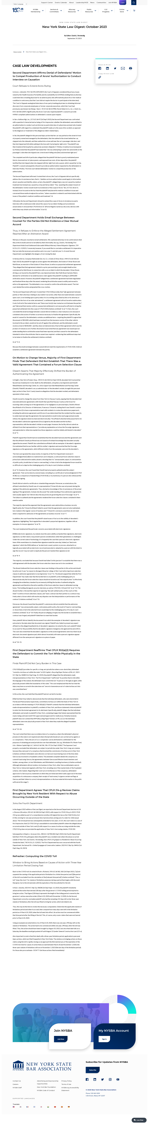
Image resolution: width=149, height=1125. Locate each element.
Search (133, 2)
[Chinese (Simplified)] (55, 1107)
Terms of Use (66, 1084)
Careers (15, 1084)
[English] (13, 1107)
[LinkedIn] (94, 1079)
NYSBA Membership (35, 11)
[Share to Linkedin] (107, 68)
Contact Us (17, 1081)
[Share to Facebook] (99, 68)
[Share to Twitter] (115, 68)
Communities (101, 2)
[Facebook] (87, 1079)
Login (123, 2)
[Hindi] (48, 1107)
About (71, 2)
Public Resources (89, 11)
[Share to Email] (123, 68)
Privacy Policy (66, 1081)
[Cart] (134, 10)
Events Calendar (61, 2)
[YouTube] (118, 1079)
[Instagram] (110, 1079)
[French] (27, 1107)
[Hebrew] (34, 1107)
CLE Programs (105, 11)
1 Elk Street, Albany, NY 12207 (95, 1096)
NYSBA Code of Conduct (46, 1090)
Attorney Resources (72, 11)
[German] (69, 1107)
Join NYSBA (112, 2)
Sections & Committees (54, 11)
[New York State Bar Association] (18, 11)
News (92, 2)
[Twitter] (102, 1079)
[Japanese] (41, 1107)
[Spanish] (62, 1107)
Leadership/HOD (82, 2)
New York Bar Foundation (46, 1087)
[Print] (130, 68)
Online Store (121, 11)
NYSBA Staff (17, 1088)
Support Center (47, 2)
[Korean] (20, 1107)
